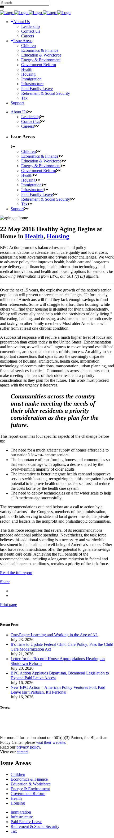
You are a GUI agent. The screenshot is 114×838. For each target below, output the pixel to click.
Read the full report (16, 572)
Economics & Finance (29, 779)
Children (18, 774)
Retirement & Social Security (35, 826)
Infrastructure (22, 817)
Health (34, 236)
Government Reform (28, 793)
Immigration (21, 812)
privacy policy (28, 747)
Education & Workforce (31, 784)
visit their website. (51, 742)
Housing (58, 236)
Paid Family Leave (26, 821)
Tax (14, 831)
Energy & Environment (30, 789)
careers (22, 752)
